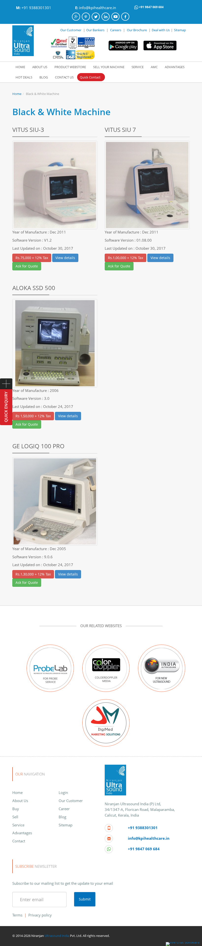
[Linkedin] (105, 17)
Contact (18, 840)
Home (16, 94)
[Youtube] (115, 17)
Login (63, 792)
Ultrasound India (57, 935)
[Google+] (76, 17)
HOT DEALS (24, 77)
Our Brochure (137, 30)
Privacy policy (40, 915)
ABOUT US (39, 67)
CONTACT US (64, 77)
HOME (20, 67)
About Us (20, 800)
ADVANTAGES (175, 67)
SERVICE (138, 67)
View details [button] (65, 257)
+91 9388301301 (36, 7)
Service (18, 824)
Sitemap (180, 30)
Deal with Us (161, 30)
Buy (15, 808)
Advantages (22, 832)
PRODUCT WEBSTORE (70, 67)
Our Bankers (95, 30)
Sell (15, 816)
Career (64, 808)
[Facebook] (125, 17)
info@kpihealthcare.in (97, 7)
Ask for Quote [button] (27, 266)
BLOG (43, 77)
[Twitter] (96, 17)
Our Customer (70, 30)
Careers (115, 30)
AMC (154, 67)
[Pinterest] (86, 17)
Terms (17, 915)
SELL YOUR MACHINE (108, 67)
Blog (62, 816)
